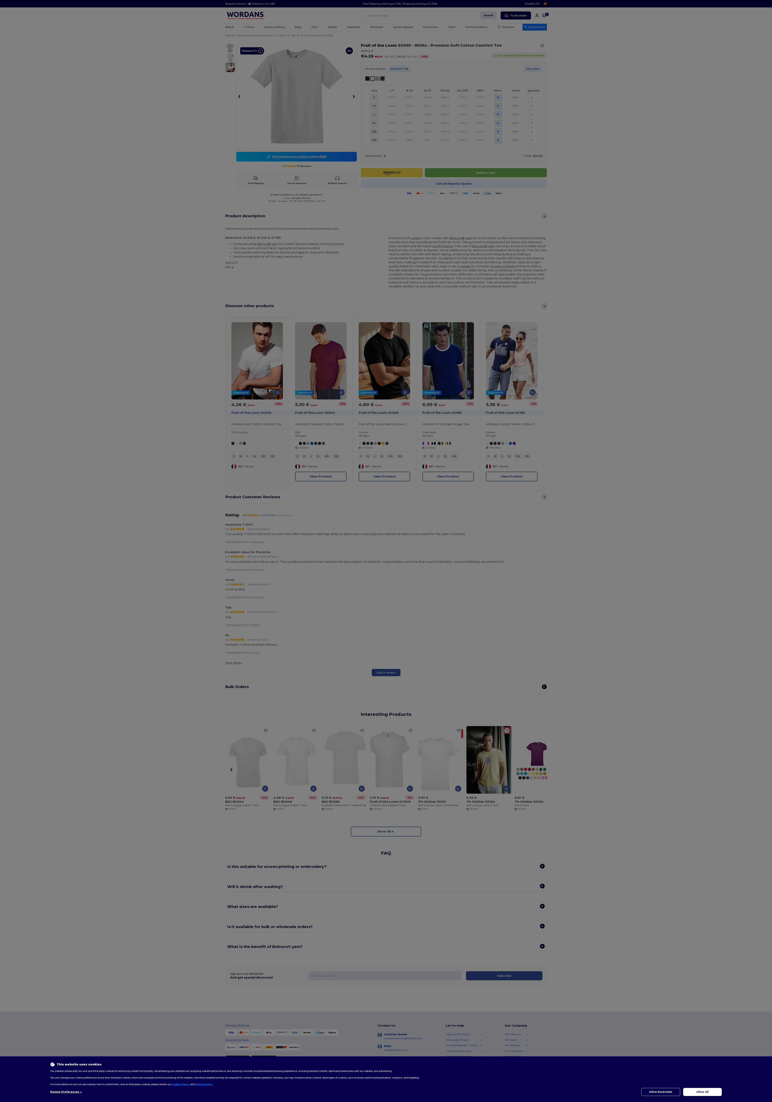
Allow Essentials (660, 1091)
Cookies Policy (180, 1084)
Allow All (702, 1091)
